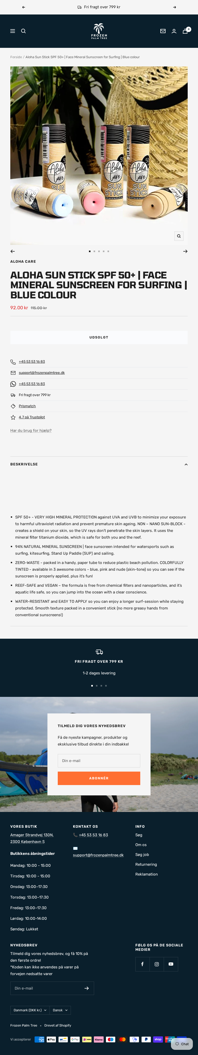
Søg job (142, 854)
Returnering (146, 864)
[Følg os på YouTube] (171, 964)
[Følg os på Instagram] (157, 964)
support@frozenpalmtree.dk (42, 373)
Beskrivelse (24, 464)
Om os (141, 844)
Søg (138, 835)
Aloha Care (23, 261)
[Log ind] (174, 31)
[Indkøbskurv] (185, 31)
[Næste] (185, 251)
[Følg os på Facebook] (142, 964)
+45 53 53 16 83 (32, 361)
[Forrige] (12, 251)
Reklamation (146, 874)
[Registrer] (87, 988)
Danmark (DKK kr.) (28, 1010)
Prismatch (27, 406)
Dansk (58, 1010)
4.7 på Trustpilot (32, 417)
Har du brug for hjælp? (31, 430)
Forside (16, 57)
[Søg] (23, 31)
